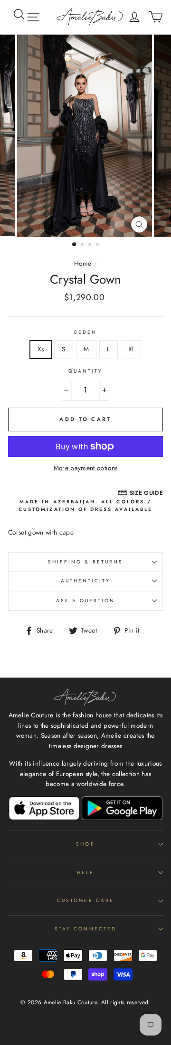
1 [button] (74, 244)
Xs (41, 349)
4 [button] (98, 245)
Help (85, 872)
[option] (85, 136)
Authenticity (86, 580)
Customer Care (85, 900)
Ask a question (85, 600)
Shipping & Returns (85, 561)
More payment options (86, 468)
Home (82, 263)
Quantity (85, 371)
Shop (85, 844)
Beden (85, 332)
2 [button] (83, 245)
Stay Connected (85, 928)
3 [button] (90, 245)
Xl (131, 349)
